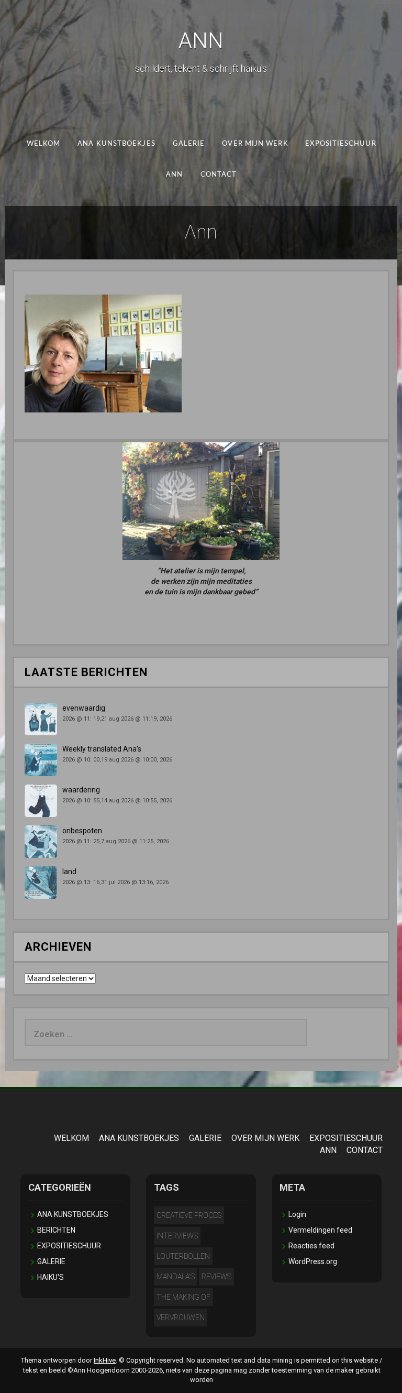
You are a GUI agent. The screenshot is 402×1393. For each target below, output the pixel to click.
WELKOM (43, 143)
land (69, 871)
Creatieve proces (189, 1215)
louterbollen (183, 1256)
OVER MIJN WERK (255, 143)
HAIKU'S (50, 1277)
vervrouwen (181, 1317)
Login (297, 1214)
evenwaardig (83, 708)
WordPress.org (312, 1261)
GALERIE (188, 143)
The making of (183, 1297)
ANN (201, 40)
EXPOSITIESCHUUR (340, 143)
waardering (81, 790)
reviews (216, 1276)
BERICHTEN (56, 1230)
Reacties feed (311, 1246)
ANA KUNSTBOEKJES (116, 143)
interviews (177, 1236)
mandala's (176, 1276)
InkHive (105, 1360)
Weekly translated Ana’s (101, 749)
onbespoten (82, 830)
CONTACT (218, 174)
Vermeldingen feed (320, 1230)
